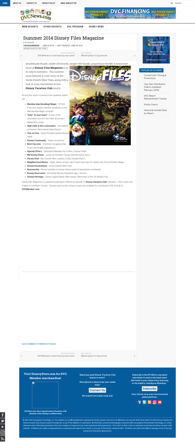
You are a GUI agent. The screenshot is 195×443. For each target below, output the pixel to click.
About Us (17, 3)
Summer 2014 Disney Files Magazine (63, 38)
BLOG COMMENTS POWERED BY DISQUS (39, 344)
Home (5, 3)
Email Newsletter (69, 3)
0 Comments (28, 42)
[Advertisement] (156, 161)
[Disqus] (78, 231)
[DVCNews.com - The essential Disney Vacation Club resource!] (35, 14)
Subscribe (149, 388)
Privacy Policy (48, 3)
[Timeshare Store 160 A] (156, 49)
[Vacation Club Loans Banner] (130, 13)
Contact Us (32, 3)
